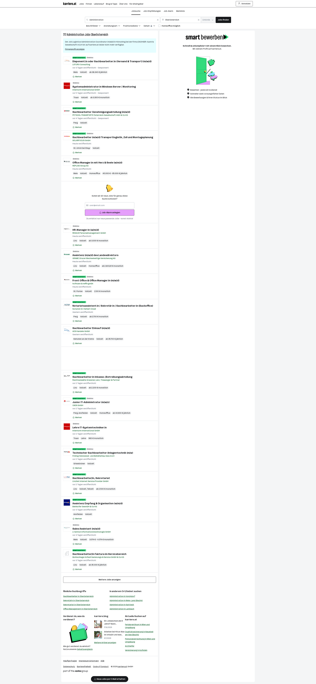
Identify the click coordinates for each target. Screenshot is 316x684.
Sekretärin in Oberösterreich (76, 600)
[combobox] (122, 20)
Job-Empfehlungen (152, 11)
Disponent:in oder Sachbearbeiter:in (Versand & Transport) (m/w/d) (111, 61)
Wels (75, 72)
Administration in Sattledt (122, 605)
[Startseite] (71, 3)
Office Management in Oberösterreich (80, 609)
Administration (75, 35)
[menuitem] (95, 26)
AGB (102, 661)
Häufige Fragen (70, 661)
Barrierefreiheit (84, 666)
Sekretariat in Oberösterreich (76, 605)
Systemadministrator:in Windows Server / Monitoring (104, 86)
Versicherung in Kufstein (136, 650)
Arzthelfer (129, 646)
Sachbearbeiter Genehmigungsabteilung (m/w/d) (101, 111)
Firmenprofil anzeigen (75, 49)
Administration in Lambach (122, 609)
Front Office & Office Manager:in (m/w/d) (95, 280)
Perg (75, 123)
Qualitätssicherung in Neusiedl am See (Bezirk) (139, 633)
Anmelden (245, 3)
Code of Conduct (101, 666)
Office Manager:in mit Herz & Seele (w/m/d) (97, 162)
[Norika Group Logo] (75, 671)
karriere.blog (101, 616)
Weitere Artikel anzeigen (105, 642)
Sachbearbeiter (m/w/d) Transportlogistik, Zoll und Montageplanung (112, 137)
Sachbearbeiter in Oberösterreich (78, 596)
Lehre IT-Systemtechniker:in (89, 427)
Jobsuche (135, 11)
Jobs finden (223, 20)
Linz (75, 240)
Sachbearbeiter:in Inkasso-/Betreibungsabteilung (102, 376)
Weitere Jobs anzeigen (110, 579)
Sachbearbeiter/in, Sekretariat (91, 478)
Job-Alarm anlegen (111, 212)
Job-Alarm (168, 11)
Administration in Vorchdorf (122, 596)
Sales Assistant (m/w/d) (86, 528)
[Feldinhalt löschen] (158, 20)
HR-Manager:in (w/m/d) (85, 229)
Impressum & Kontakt (89, 661)
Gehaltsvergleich (85, 649)
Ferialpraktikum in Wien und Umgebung (137, 626)
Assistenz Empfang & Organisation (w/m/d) (97, 503)
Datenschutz (69, 666)
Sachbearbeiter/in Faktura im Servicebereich (99, 554)
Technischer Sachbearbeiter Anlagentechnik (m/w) (102, 452)
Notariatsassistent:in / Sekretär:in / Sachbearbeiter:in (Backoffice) (112, 305)
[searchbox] (109, 205)
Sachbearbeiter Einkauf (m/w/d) (91, 328)
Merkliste (180, 11)
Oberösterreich (99, 35)
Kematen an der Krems (83, 339)
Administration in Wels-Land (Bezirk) (126, 600)
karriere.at (131, 619)
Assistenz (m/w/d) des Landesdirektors (95, 255)
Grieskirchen (79, 463)
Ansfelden (83, 413)
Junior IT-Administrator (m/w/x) (90, 402)
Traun (76, 97)
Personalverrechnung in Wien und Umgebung (140, 640)
